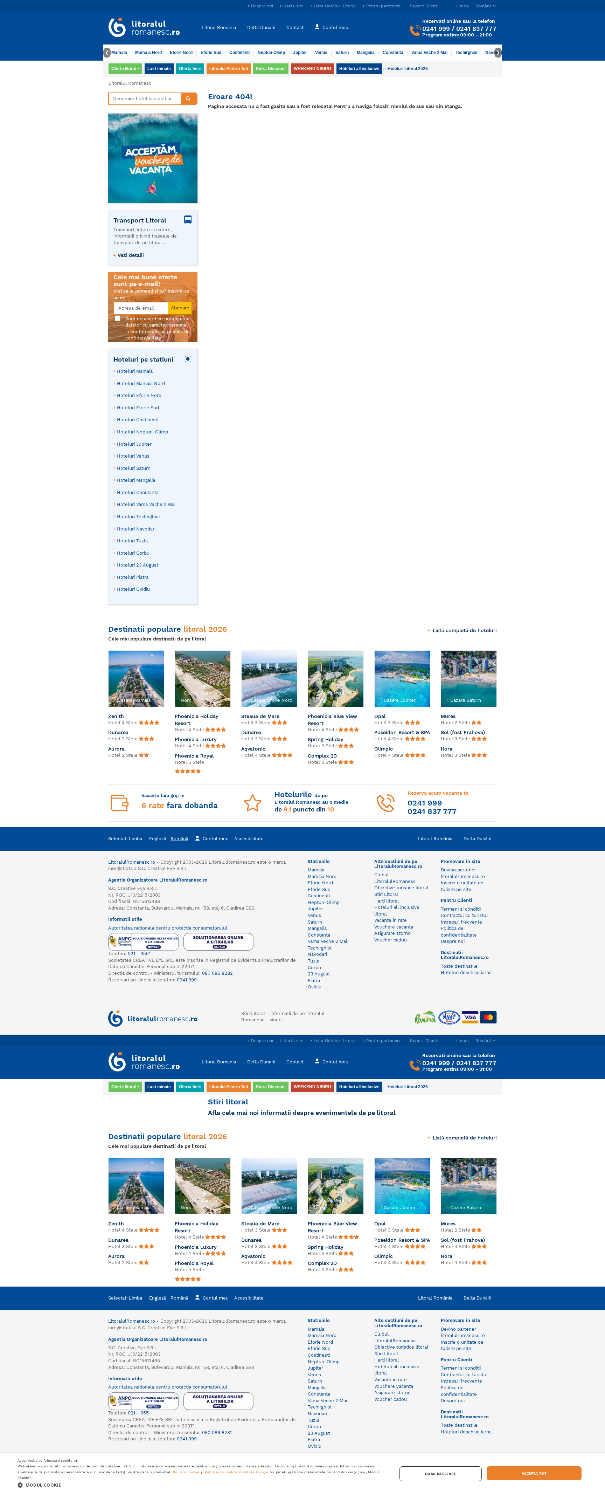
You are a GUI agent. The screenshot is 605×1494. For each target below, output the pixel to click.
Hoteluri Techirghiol (138, 516)
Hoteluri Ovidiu (133, 589)
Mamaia (119, 52)
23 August (319, 973)
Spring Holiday (325, 739)
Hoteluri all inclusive (359, 68)
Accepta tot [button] (534, 1473)
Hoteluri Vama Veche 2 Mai (146, 504)
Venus (321, 52)
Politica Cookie (186, 1471)
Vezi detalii (131, 255)
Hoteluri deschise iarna (466, 972)
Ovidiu (314, 986)
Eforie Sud (211, 52)
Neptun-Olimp (271, 52)
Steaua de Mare (260, 716)
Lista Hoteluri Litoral (335, 6)
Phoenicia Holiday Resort (196, 719)
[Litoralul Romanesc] (144, 28)
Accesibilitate (249, 838)
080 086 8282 (217, 973)
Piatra (314, 980)
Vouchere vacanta (393, 927)
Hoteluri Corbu (133, 553)
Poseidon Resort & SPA (402, 732)
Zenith (116, 716)
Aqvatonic (253, 749)
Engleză (157, 838)
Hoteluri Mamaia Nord (141, 383)
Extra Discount (271, 68)
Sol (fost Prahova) (463, 732)
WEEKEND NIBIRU (312, 68)
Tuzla (313, 961)
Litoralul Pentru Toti (228, 68)
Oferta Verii (190, 68)
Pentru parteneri (383, 6)
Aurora (116, 749)
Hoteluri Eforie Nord (139, 395)
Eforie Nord (181, 52)
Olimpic (383, 749)
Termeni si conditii (461, 909)
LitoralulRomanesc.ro (131, 862)
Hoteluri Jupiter (134, 444)
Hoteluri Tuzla (132, 540)
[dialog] (302, 1473)
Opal (379, 716)
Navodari (317, 954)
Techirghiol (466, 52)
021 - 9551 (139, 953)
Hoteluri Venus (133, 456)
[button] (202, 1485)
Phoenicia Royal (194, 756)
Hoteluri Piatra (132, 577)
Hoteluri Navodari (136, 529)
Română (179, 838)
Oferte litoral (123, 68)
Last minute (159, 68)
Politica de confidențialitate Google (236, 1471)
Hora (446, 749)
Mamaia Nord (148, 52)
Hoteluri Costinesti (137, 419)
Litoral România (435, 838)
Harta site (293, 6)
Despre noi (262, 6)
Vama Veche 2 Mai (429, 52)
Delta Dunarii (261, 27)
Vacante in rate (390, 920)
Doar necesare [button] (440, 1473)
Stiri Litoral (386, 894)
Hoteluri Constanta (138, 492)
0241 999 (436, 28)
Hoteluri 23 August (137, 565)
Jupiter (300, 52)
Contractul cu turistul (464, 915)
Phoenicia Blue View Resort (332, 719)
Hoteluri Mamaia (135, 371)
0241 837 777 (476, 28)
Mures (448, 716)
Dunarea (118, 732)
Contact (295, 27)
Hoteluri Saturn (134, 468)
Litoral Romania (219, 27)
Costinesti (239, 52)
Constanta (393, 52)
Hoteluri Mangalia (136, 480)
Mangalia (366, 52)
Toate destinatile (459, 966)
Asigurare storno (392, 933)
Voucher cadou (390, 940)
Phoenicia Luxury (196, 739)
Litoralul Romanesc (130, 83)
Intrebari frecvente (461, 922)
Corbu (314, 967)
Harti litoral (386, 901)
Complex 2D (322, 756)
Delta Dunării (477, 838)
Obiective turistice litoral (401, 887)
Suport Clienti (424, 6)
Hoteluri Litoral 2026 (408, 68)
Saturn (342, 52)
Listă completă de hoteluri (465, 630)
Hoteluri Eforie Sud (138, 407)
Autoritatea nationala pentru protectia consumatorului (167, 928)
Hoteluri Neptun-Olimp (142, 431)
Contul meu (335, 27)
